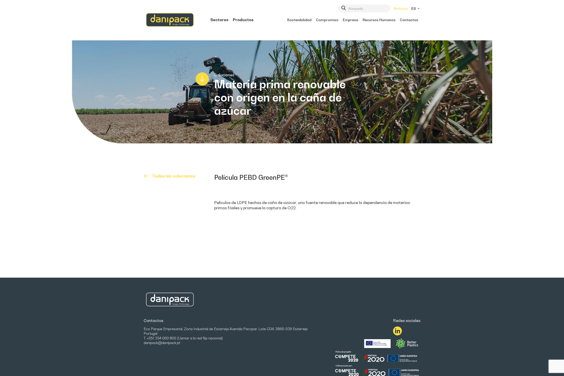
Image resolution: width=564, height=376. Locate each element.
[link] (219, 20)
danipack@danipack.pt (162, 342)
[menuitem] (219, 20)
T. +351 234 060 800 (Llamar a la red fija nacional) (183, 338)
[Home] (170, 19)
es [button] (414, 8)
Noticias (401, 8)
